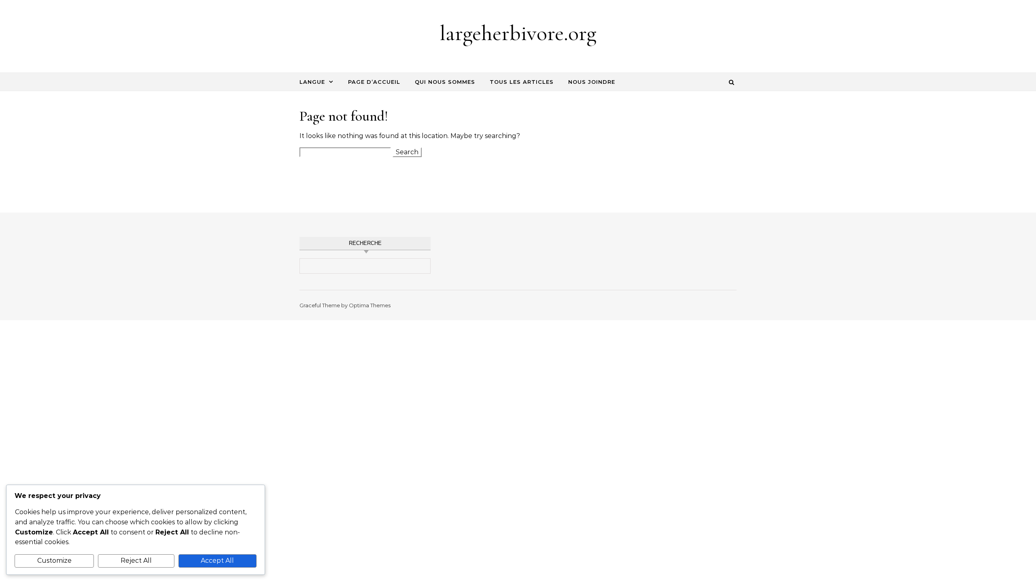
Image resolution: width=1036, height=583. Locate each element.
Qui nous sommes (445, 82)
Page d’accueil (374, 82)
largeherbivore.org (518, 33)
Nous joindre (591, 82)
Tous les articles (522, 82)
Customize (54, 560)
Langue (312, 82)
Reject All (136, 560)
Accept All (217, 560)
